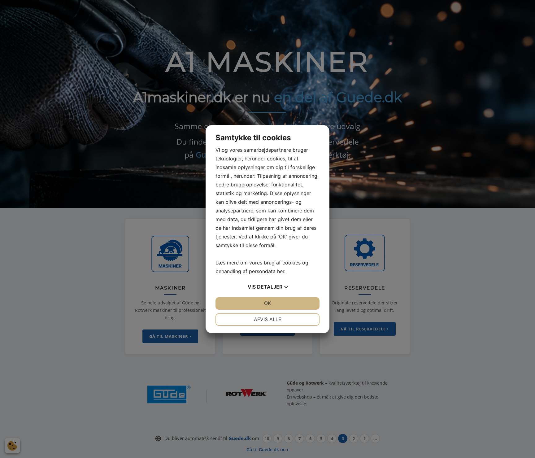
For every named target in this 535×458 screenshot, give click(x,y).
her (280, 271)
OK (267, 303)
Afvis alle (267, 319)
